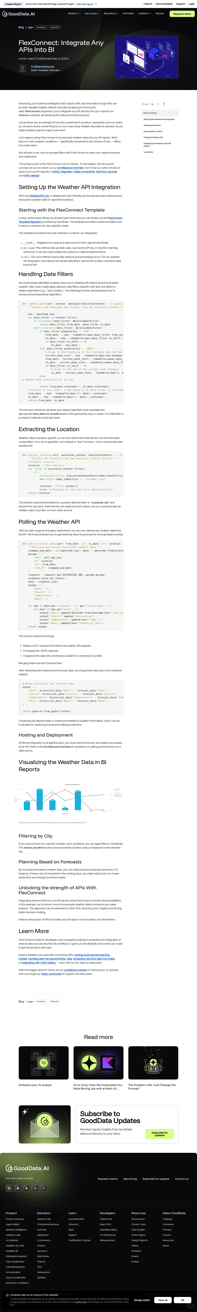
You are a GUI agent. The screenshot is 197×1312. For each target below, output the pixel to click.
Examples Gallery (108, 1229)
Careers (167, 1234)
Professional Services (48, 1224)
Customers (168, 1224)
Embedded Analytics (16, 1256)
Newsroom (168, 1240)
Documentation (76, 1219)
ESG (39, 1266)
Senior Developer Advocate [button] (45, 70)
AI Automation (13, 1272)
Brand (166, 1245)
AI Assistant (12, 1240)
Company (167, 1219)
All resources (138, 1219)
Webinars (136, 1250)
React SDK (105, 1224)
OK (182, 1300)
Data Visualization (15, 1261)
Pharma (41, 1261)
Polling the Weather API (153, 137)
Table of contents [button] (150, 113)
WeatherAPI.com (39, 195)
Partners (167, 1229)
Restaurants (43, 1272)
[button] (74, 14)
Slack (71, 1229)
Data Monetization (15, 1266)
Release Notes (107, 1240)
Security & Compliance (17, 1282)
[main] (98, 581)
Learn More (148, 152)
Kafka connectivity (84, 171)
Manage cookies (142, 1300)
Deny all (163, 1300)
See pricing (130, 1178)
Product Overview (15, 1219)
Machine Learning (106, 171)
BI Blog (135, 1261)
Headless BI (12, 1250)
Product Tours (138, 1224)
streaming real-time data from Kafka (94, 958)
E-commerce (44, 1240)
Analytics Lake (13, 1234)
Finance (41, 1245)
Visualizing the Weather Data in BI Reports (157, 144)
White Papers (138, 1234)
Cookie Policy (80, 1302)
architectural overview (70, 167)
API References (108, 1234)
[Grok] (35, 1188)
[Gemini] (26, 1188)
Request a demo (182, 13)
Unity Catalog (31, 175)
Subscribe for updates (156, 1178)
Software (42, 1229)
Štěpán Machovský (44, 66)
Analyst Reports (139, 1240)
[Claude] (17, 1188)
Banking (41, 1277)
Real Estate (43, 1256)
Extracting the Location (153, 131)
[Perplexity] (43, 1188)
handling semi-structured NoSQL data (50, 958)
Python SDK (106, 1219)
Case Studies (138, 1229)
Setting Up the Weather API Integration (159, 119)
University (73, 1224)
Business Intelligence (16, 1229)
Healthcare (43, 1234)
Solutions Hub (44, 1219)
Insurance (42, 1250)
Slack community (51, 974)
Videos (134, 1245)
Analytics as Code (15, 1245)
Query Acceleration (16, 1277)
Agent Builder (13, 1224)
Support (73, 1234)
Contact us (181, 1178)
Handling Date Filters (152, 125)
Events (134, 1256)
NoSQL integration (62, 171)
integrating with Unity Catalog (39, 962)
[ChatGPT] (9, 1188)
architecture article (75, 970)
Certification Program (79, 1240)
